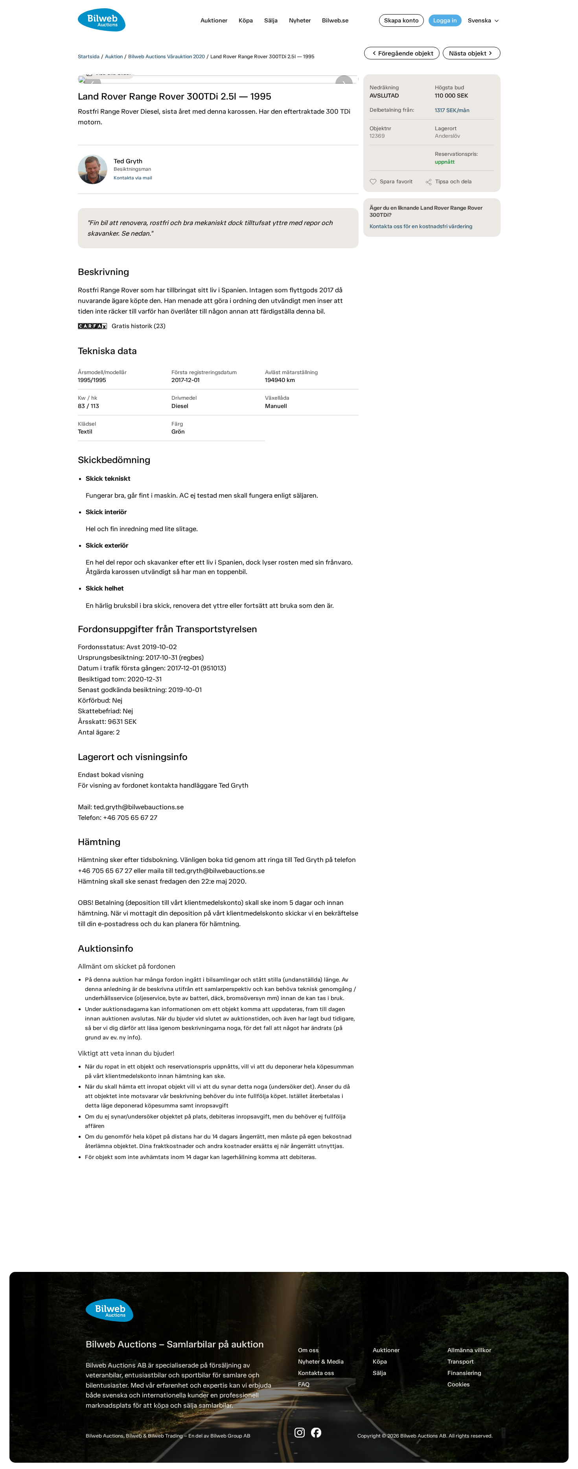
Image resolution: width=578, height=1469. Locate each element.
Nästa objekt (471, 53)
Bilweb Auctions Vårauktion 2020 (166, 56)
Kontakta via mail (133, 178)
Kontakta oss (316, 1373)
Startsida (88, 56)
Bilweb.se (335, 20)
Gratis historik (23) (139, 326)
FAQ (303, 1384)
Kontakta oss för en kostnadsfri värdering (421, 226)
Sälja (271, 20)
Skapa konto (401, 20)
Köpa (246, 20)
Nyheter (300, 20)
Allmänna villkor (469, 1350)
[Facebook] (316, 1433)
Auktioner (214, 20)
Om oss (308, 1350)
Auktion (114, 56)
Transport (460, 1361)
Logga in (445, 20)
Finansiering (464, 1373)
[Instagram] (300, 1433)
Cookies (458, 1384)
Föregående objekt (401, 53)
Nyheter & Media (321, 1361)
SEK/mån (452, 110)
